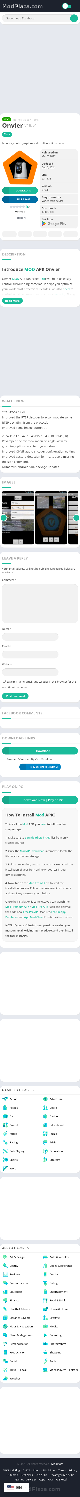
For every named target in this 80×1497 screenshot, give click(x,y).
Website (7, 664)
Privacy (73, 1470)
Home (17, 119)
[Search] (74, 18)
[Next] (76, 517)
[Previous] (3, 517)
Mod (39, 815)
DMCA (26, 1470)
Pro (42, 279)
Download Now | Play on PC (43, 800)
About (36, 1470)
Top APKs (41, 1475)
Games (19, 1479)
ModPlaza (57, 1464)
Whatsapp (70, 234)
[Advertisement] (40, 69)
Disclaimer (49, 1470)
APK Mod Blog (11, 1470)
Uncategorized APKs (62, 1475)
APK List (31, 1479)
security (59, 294)
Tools (35, 119)
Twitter (25, 234)
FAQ (50, 1479)
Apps (26, 119)
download (38, 851)
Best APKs (27, 1475)
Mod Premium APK (17, 907)
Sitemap (13, 1475)
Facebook (9, 234)
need (66, 289)
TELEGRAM (23, 199)
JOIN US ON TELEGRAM (44, 767)
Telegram (55, 234)
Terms (62, 1470)
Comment (9, 580)
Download (23, 190)
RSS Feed (61, 1479)
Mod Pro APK (39, 907)
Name (6, 629)
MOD (29, 269)
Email (6, 646)
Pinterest (40, 234)
